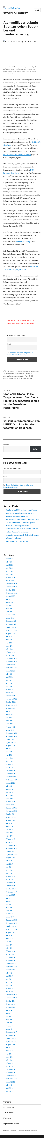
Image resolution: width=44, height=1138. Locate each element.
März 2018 (9, 873)
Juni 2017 (9, 901)
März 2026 (9, 574)
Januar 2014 (10, 1029)
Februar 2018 (10, 876)
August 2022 (10, 708)
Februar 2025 (10, 615)
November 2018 (11, 848)
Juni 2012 (9, 1088)
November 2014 (11, 998)
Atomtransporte (19, 376)
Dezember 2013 (11, 1032)
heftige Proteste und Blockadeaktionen (17, 154)
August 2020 (10, 783)
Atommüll (28, 374)
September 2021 (11, 742)
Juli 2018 (9, 861)
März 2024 (9, 649)
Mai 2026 (9, 568)
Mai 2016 (9, 941)
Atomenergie (35, 371)
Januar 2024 (10, 655)
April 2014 (9, 1019)
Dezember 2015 (11, 957)
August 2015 (10, 970)
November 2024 (11, 624)
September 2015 (11, 966)
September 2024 (11, 630)
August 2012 (10, 1082)
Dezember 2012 (11, 1069)
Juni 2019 (9, 826)
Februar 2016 (10, 951)
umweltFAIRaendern (15, 12)
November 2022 (11, 699)
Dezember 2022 (11, 695)
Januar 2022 (10, 730)
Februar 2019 (10, 839)
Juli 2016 (9, 935)
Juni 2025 (9, 602)
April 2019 (9, 833)
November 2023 (11, 661)
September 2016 (11, 929)
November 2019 (11, 811)
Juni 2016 (9, 938)
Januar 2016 (10, 954)
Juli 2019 (9, 823)
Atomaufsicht (9, 374)
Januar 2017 (10, 917)
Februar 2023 (10, 689)
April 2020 (9, 795)
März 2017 (9, 910)
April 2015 (9, 982)
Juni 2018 (9, 864)
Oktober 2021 (11, 739)
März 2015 (9, 985)
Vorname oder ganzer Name (16, 335)
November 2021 (11, 736)
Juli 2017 (9, 898)
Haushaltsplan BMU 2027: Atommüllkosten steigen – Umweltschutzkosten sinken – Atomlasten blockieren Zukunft (21, 513)
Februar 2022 (10, 727)
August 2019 (10, 820)
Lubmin (19, 378)
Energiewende (9, 1118)
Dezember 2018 (11, 845)
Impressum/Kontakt (11, 1123)
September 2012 (11, 1079)
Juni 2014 (9, 1013)
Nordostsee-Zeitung (23, 241)
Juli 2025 (9, 599)
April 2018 (9, 870)
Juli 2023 (9, 674)
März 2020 (9, 798)
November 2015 (11, 960)
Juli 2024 (9, 636)
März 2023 (9, 686)
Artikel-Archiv (8, 1112)
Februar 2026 (10, 577)
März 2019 (9, 836)
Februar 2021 (10, 764)
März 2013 (9, 1060)
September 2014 (11, 1004)
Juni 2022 (9, 714)
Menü (37, 10)
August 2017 (10, 895)
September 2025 (11, 593)
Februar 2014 (10, 1026)
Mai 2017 (9, 904)
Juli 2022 (9, 711)
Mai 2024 (9, 643)
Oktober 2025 (11, 590)
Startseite (7, 1102)
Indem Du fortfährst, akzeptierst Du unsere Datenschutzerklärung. (20, 354)
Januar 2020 (10, 804)
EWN (26, 376)
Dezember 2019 (11, 808)
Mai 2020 (9, 792)
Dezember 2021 (11, 733)
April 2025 (9, 608)
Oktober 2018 (11, 851)
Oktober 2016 (11, 926)
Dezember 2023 (11, 658)
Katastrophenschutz (9, 378)
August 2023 (10, 671)
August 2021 (10, 745)
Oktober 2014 (11, 1001)
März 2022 (9, 724)
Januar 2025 (10, 618)
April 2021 (9, 758)
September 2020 (11, 780)
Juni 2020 (9, 789)
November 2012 (11, 1072)
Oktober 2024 (11, 627)
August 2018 (10, 857)
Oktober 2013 (11, 1038)
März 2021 (9, 761)
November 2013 (11, 1035)
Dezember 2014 (11, 994)
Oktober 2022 (11, 702)
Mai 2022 (9, 717)
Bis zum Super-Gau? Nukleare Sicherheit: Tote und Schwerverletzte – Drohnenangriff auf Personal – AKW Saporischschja (22, 522)
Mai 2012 (9, 1091)
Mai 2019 (9, 829)
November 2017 (11, 885)
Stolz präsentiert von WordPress (27, 1131)
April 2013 (9, 1057)
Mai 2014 (9, 1016)
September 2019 (11, 817)
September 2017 (11, 892)
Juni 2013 (9, 1050)
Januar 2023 (10, 692)
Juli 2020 (9, 786)
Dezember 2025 (11, 583)
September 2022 (11, 705)
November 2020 (11, 773)
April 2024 (9, 646)
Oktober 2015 (11, 963)
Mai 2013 (9, 1054)
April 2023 (9, 683)
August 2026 (10, 558)
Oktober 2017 (11, 889)
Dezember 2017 (11, 882)
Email (9, 344)
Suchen (6, 444)
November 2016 (11, 923)
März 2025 (9, 611)
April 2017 (9, 907)
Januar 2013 (10, 1066)
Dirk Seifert (10, 371)
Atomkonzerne (19, 374)
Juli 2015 (9, 973)
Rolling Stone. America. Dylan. (17, 541)
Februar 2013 (10, 1063)
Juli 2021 (9, 748)
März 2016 (9, 948)
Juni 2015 (9, 976)
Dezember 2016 (11, 920)
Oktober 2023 (11, 664)
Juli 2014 (9, 1010)
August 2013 (10, 1044)
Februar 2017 (10, 913)
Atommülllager (8, 376)
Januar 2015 (10, 991)
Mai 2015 (9, 979)
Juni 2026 (9, 565)
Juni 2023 (9, 677)
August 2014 (10, 1007)
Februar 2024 (10, 652)
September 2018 (11, 854)
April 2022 (9, 720)
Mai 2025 (9, 605)
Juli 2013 (9, 1047)
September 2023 (11, 667)
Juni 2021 (9, 752)
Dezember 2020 (11, 770)
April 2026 (9, 571)
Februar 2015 (10, 988)
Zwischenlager (27, 378)
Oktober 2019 (11, 814)
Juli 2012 (9, 1085)
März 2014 (9, 1022)
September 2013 (11, 1041)
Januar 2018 (10, 879)
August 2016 (10, 932)
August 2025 (10, 596)
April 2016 (9, 945)
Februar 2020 (10, 801)
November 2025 (11, 587)
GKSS (31, 376)
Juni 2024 (9, 639)
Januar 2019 (10, 842)
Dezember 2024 (11, 621)
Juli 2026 (9, 562)
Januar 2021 (10, 767)
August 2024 (10, 633)
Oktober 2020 (11, 776)
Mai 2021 (9, 755)
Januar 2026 (10, 580)
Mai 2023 (9, 680)
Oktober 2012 (11, 1075)
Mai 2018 (9, 867)
